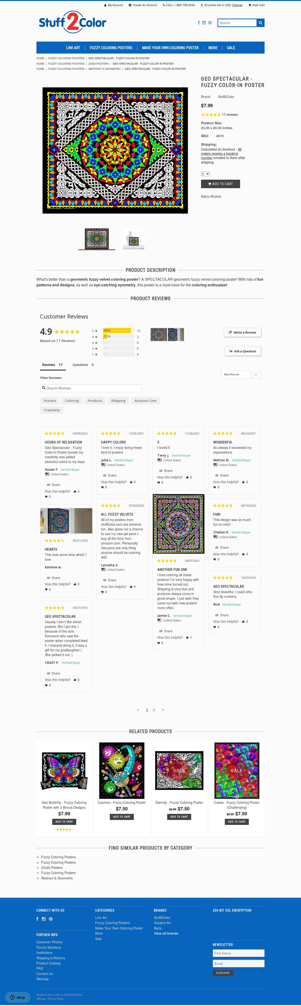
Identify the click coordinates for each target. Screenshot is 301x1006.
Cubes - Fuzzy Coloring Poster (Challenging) (237, 805)
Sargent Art (162, 922)
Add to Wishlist (211, 196)
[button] (76, 491)
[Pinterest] (210, 22)
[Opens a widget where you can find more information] (18, 998)
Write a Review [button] (245, 332)
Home (40, 58)
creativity (52, 410)
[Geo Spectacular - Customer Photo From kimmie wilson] (176, 334)
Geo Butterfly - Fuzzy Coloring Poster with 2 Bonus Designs (64, 805)
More (212, 48)
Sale (231, 48)
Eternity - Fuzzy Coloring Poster (179, 802)
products (95, 400)
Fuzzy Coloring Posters (111, 48)
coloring (72, 400)
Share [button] (55, 484)
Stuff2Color (162, 917)
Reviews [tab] (48, 364)
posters (50, 400)
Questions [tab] (80, 364)
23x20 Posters (98, 63)
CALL (180, 5)
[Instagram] (204, 22)
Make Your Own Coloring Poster (170, 48)
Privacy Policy (56, 998)
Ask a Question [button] (245, 351)
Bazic (158, 928)
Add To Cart (64, 821)
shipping (118, 400)
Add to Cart (222, 184)
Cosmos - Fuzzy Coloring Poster (122, 802)
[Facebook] (199, 22)
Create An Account (144, 5)
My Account (115, 5)
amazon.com (146, 400)
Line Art (73, 48)
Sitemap (42, 978)
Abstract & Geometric (104, 68)
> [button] (163, 709)
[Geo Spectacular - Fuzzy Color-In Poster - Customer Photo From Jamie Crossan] (159, 334)
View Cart (258, 5)
